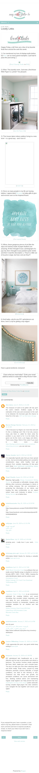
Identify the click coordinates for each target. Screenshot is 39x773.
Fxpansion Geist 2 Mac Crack (16, 594)
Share (4, 394)
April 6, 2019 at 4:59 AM (24, 455)
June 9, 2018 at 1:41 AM (21, 405)
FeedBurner (24, 385)
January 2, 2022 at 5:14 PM (26, 621)
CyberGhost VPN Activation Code (16, 610)
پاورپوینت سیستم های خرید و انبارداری (17, 626)
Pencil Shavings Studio (17, 64)
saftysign (9, 523)
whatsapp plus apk (12, 553)
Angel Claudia (10, 477)
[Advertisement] (20, 5)
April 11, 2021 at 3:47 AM (21, 567)
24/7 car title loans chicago (27, 416)
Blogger (23, 771)
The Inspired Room (19, 239)
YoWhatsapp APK (11, 582)
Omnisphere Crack (12, 578)
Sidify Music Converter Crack (15, 570)
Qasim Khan (10, 539)
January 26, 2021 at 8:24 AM (28, 553)
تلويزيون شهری (10, 526)
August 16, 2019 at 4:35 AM (25, 477)
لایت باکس (9, 528)
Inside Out (19, 186)
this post (19, 193)
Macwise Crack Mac (12, 612)
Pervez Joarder (11, 455)
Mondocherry (19, 314)
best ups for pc (15, 558)
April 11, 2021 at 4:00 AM (21, 591)
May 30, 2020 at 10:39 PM (26, 503)
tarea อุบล (14, 646)
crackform (9, 567)
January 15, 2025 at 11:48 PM (22, 655)
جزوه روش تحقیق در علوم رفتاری (16, 628)
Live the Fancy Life (19, 131)
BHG (27, 64)
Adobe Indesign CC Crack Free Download (19, 580)
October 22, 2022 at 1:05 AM (28, 641)
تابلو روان (8, 530)
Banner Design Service (13, 425)
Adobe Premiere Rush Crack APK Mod (18, 608)
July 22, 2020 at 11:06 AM (23, 539)
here (5, 55)
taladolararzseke (11, 503)
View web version (19, 741)
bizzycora (9, 655)
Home (19, 737)
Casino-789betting (12, 641)
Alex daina (9, 405)
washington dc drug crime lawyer (16, 682)
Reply (7, 419)
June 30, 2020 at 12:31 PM (21, 523)
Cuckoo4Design (19, 362)
